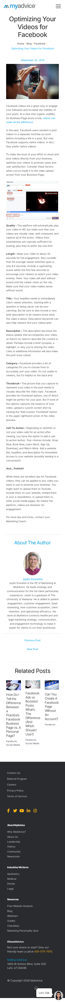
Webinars (12, 915)
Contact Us (13, 772)
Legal (10, 888)
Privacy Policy (15, 790)
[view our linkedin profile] (28, 810)
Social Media (13, 745)
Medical (11, 878)
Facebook (11, 741)
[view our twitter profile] (15, 810)
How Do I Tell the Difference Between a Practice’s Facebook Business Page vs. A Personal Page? (13, 715)
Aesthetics (13, 873)
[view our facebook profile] (8, 810)
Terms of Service (17, 796)
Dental (11, 883)
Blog (9, 911)
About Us (12, 836)
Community (14, 851)
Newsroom (13, 856)
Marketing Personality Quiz (22, 930)
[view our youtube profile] (22, 810)
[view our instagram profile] (35, 810)
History (11, 846)
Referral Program (17, 778)
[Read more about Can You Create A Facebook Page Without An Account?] (52, 684)
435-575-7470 (43, 951)
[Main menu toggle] (58, 6)
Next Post (32, 649)
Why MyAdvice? (16, 831)
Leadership (13, 841)
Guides (11, 920)
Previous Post (33, 640)
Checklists (13, 925)
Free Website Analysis (20, 906)
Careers (11, 784)
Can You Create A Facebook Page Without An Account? (52, 706)
